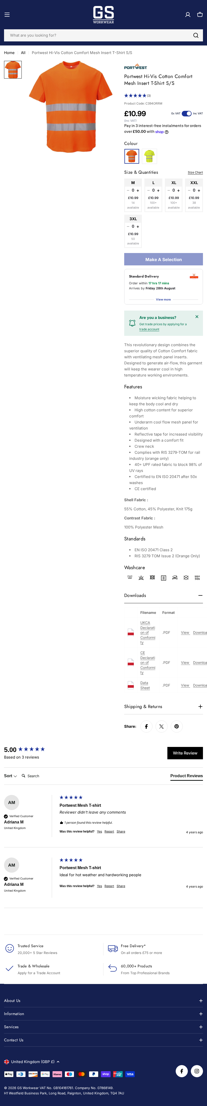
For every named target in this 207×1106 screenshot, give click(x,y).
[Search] (196, 35)
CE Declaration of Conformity (147, 662)
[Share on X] (162, 726)
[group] (30, 749)
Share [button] (121, 831)
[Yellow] (149, 156)
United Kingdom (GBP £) (33, 1061)
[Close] (197, 316)
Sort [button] (8, 776)
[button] (163, 96)
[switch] (187, 113)
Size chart (195, 172)
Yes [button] (99, 831)
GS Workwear (28, 1088)
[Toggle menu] (7, 15)
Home (9, 52)
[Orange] (131, 156)
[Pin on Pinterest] (177, 726)
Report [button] (109, 831)
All (23, 52)
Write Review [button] (185, 753)
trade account (149, 329)
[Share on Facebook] (146, 726)
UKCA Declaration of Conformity (147, 632)
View (185, 632)
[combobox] (103, 35)
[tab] (186, 777)
